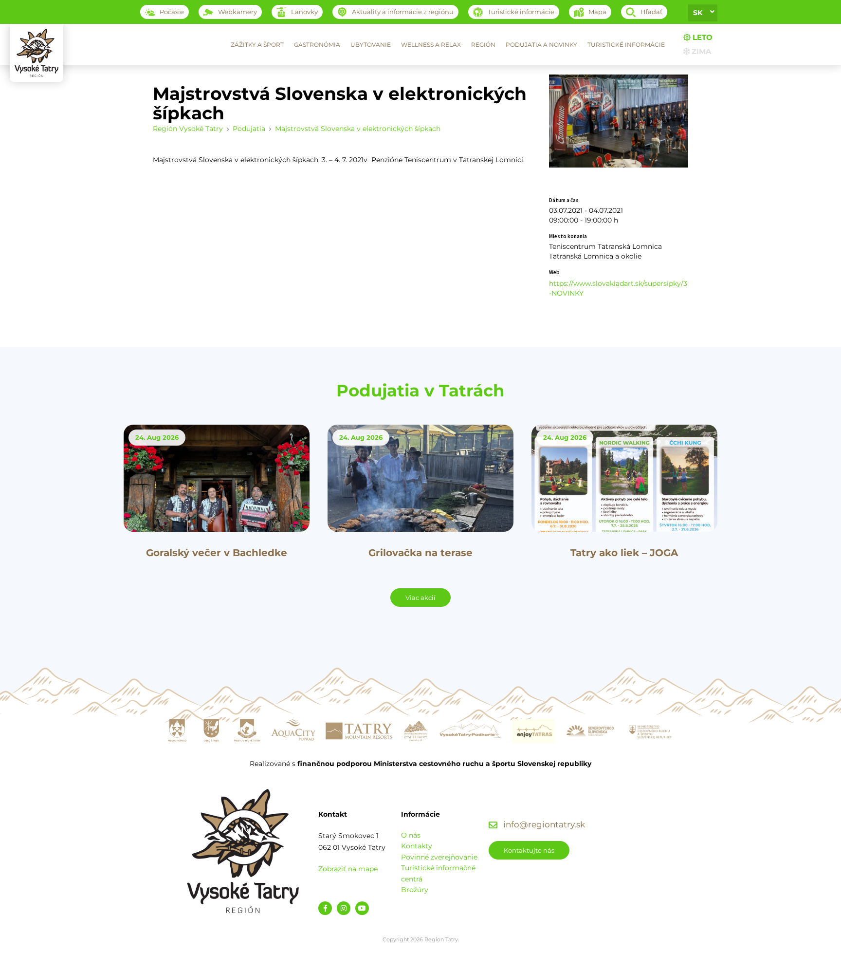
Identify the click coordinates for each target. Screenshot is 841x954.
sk (697, 12)
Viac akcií (420, 597)
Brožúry (414, 889)
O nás (410, 835)
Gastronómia (317, 44)
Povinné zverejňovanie (439, 857)
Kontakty (416, 846)
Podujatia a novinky (541, 44)
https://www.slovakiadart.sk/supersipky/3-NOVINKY (618, 288)
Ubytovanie (370, 44)
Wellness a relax (431, 44)
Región (483, 44)
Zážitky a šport (257, 44)
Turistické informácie (626, 44)
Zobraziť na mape (348, 868)
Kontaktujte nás (529, 850)
